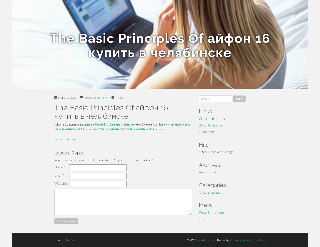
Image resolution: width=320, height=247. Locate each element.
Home (119, 97)
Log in (203, 219)
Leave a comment (95, 97)
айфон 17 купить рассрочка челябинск (123, 129)
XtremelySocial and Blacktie (247, 240)
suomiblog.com (206, 240)
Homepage (207, 132)
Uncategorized (210, 192)
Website (60, 183)
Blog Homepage (210, 125)
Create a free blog (212, 118)
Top (58, 240)
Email (59, 175)
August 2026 (208, 172)
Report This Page (65, 139)
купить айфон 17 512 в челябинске (108, 124)
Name (59, 167)
